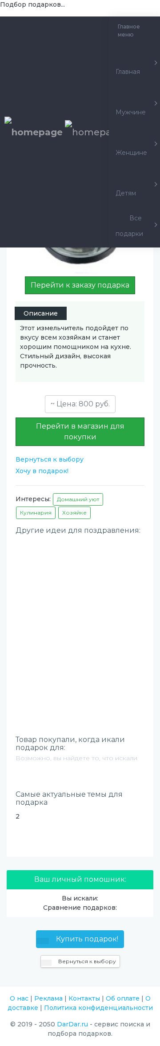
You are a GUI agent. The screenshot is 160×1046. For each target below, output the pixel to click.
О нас (19, 998)
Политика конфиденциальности (98, 1008)
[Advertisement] (80, 620)
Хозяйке (74, 512)
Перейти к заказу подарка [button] (80, 285)
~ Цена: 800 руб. (80, 404)
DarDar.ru (72, 1024)
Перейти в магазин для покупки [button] (80, 431)
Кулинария (36, 512)
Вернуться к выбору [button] (86, 961)
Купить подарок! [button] (86, 939)
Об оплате (123, 998)
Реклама (48, 998)
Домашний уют (78, 499)
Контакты (84, 998)
